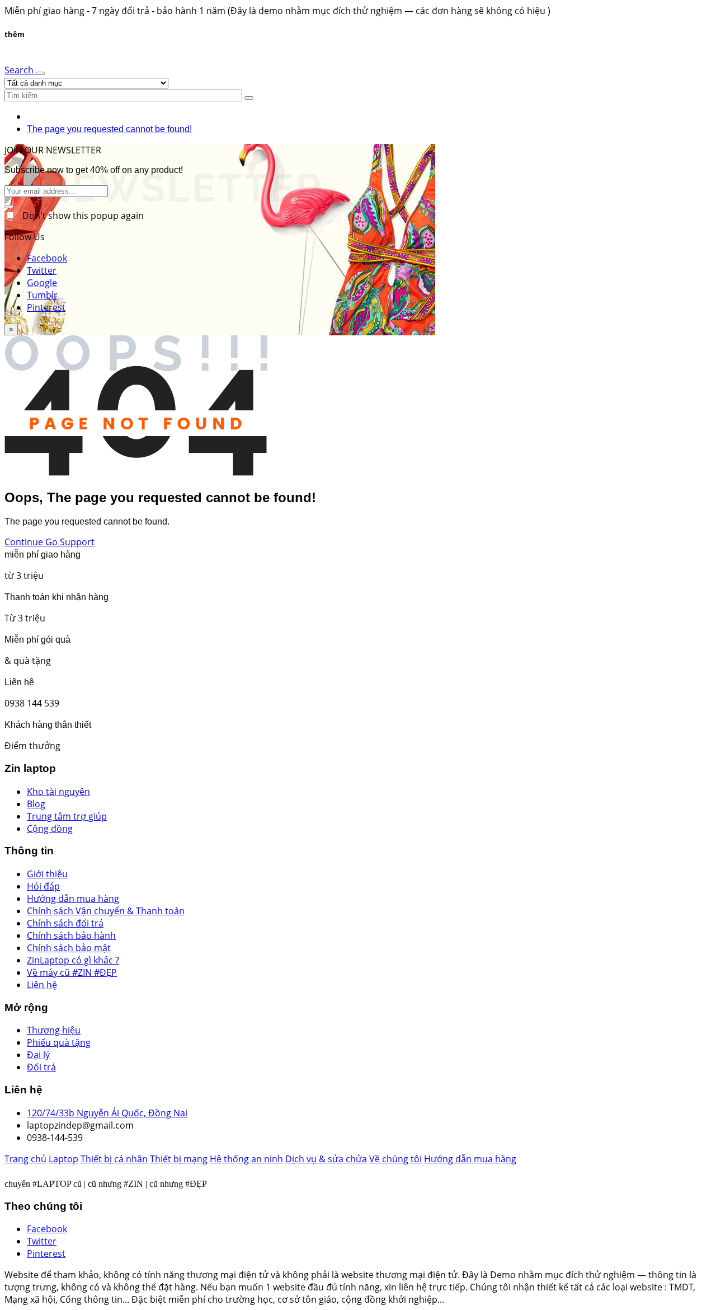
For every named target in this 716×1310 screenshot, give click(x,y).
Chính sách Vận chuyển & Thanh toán (106, 911)
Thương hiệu (54, 1030)
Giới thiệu (47, 874)
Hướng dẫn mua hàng (73, 898)
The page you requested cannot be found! (109, 129)
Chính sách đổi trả (65, 923)
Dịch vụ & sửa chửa (326, 1159)
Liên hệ (42, 985)
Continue (24, 542)
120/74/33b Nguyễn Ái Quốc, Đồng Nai (107, 1113)
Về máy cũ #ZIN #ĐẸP (72, 972)
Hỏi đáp (43, 886)
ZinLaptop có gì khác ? (73, 960)
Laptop (63, 1159)
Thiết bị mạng (179, 1159)
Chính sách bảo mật (69, 948)
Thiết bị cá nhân (114, 1159)
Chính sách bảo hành (71, 935)
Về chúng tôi (395, 1159)
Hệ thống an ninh (246, 1159)
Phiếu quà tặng (59, 1042)
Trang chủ (25, 1159)
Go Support (70, 542)
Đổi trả (41, 1067)
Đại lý (38, 1055)
